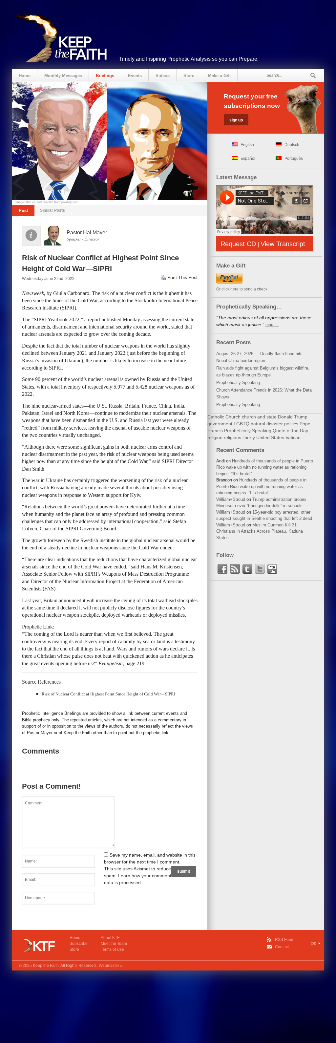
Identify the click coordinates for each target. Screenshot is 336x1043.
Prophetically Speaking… (240, 382)
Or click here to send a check (241, 289)
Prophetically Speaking (247, 430)
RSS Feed (284, 939)
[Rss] (235, 569)
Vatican (293, 437)
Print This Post (182, 277)
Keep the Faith (46, 965)
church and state (259, 416)
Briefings (105, 75)
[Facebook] (222, 569)
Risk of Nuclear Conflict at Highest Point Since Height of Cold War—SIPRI (108, 694)
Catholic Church (224, 416)
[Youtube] (272, 569)
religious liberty (239, 437)
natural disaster (267, 423)
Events (135, 75)
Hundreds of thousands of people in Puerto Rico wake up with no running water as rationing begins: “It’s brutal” (264, 467)
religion (214, 437)
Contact (282, 947)
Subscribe (79, 943)
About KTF (110, 937)
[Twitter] (260, 569)
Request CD (238, 243)
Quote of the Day (290, 430)
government (219, 423)
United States (270, 437)
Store (188, 75)
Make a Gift (219, 75)
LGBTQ (241, 423)
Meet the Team (114, 943)
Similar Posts (52, 210)
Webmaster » (110, 965)
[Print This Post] (163, 277)
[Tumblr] (247, 569)
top (313, 943)
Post (23, 210)
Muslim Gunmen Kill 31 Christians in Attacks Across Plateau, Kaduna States (259, 531)
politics (291, 423)
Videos (163, 75)
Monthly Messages (63, 75)
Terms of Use (112, 949)
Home (25, 75)
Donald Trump (292, 416)
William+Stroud (230, 499)
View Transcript (283, 243)
